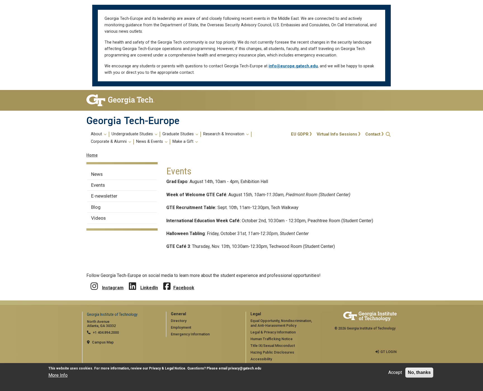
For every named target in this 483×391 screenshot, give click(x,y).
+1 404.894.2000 (106, 332)
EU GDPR (300, 134)
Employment (181, 327)
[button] (388, 134)
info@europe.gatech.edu (293, 66)
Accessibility (261, 359)
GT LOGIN (388, 352)
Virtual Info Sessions (337, 134)
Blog (96, 207)
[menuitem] (188, 138)
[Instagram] (94, 282)
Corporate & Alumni (109, 142)
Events (98, 185)
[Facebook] (167, 282)
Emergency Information (190, 334)
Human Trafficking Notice (271, 339)
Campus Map (103, 342)
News (97, 174)
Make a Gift (183, 142)
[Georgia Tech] (122, 100)
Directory (178, 321)
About (97, 134)
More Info (58, 375)
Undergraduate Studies (133, 134)
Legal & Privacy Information (273, 332)
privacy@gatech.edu (244, 368)
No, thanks (419, 372)
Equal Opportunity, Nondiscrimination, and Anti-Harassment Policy (281, 323)
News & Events (150, 142)
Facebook (183, 287)
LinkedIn (149, 287)
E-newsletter (104, 196)
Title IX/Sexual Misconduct (272, 345)
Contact (372, 134)
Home (92, 155)
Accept (395, 372)
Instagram (113, 287)
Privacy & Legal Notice (167, 368)
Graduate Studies (178, 134)
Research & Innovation (224, 134)
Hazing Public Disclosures (272, 352)
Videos (98, 218)
